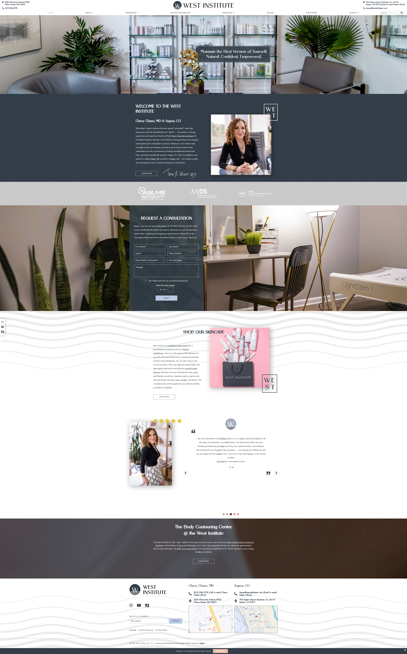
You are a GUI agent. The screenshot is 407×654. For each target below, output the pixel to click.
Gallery (270, 13)
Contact (353, 13)
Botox (215, 457)
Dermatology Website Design (186, 643)
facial (215, 463)
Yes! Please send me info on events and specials (168, 280)
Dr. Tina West (240, 438)
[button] (185, 473)
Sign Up (175, 621)
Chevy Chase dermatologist (182, 136)
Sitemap (132, 630)
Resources (227, 13)
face (252, 548)
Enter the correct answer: (166, 285)
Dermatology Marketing (164, 643)
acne (177, 380)
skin (199, 552)
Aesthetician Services (180, 13)
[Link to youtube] (139, 605)
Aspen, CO (174, 159)
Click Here (221, 495)
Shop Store (311, 13)
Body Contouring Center (187, 548)
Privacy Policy (161, 630)
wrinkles (183, 380)
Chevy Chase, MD (152, 159)
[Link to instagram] (131, 605)
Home (50, 13)
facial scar (207, 446)
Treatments (130, 13)
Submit (166, 298)
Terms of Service (146, 630)
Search (402, 13)
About (88, 13)
